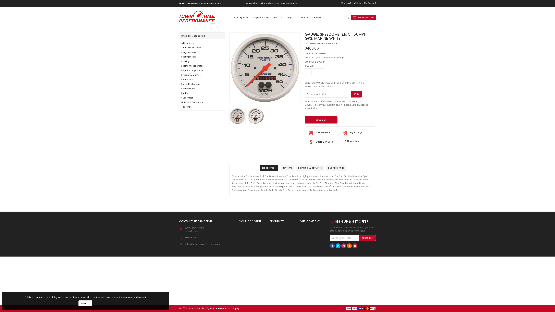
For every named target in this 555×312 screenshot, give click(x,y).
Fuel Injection (188, 56)
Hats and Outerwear (192, 102)
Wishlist (357, 3)
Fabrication (187, 79)
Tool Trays (187, 106)
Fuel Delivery (188, 88)
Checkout (346, 3)
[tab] (202, 43)
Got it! (85, 303)
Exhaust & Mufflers (191, 75)
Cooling (185, 61)
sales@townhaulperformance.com (203, 244)
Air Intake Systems (191, 47)
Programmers (188, 52)
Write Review (328, 43)
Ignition (185, 93)
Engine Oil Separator (192, 65)
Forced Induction (190, 84)
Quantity (309, 66)
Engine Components (192, 70)
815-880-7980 (192, 237)
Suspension (187, 97)
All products (187, 43)
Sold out (321, 119)
